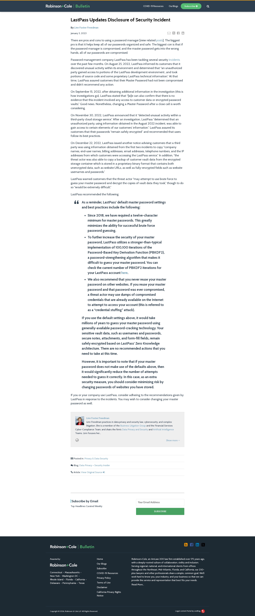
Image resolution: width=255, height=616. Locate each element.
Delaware (55, 583)
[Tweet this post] (173, 33)
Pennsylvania (69, 583)
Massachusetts (72, 572)
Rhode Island (56, 579)
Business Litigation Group (133, 425)
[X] (203, 544)
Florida (69, 579)
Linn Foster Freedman (86, 27)
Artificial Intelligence (163, 429)
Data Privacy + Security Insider (94, 465)
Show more (172, 440)
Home (100, 559)
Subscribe (102, 568)
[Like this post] (178, 33)
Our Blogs (173, 6)
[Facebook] (191, 544)
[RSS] (186, 544)
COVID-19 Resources (153, 6)
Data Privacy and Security (135, 429)
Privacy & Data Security (96, 458)
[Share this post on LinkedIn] (183, 33)
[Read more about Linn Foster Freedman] (77, 440)
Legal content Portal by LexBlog (188, 611)
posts (159, 40)
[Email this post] (169, 33)
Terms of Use (104, 582)
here (124, 273)
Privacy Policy (104, 577)
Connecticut (56, 572)
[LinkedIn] (197, 544)
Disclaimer (102, 587)
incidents (174, 60)
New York (55, 576)
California (80, 579)
